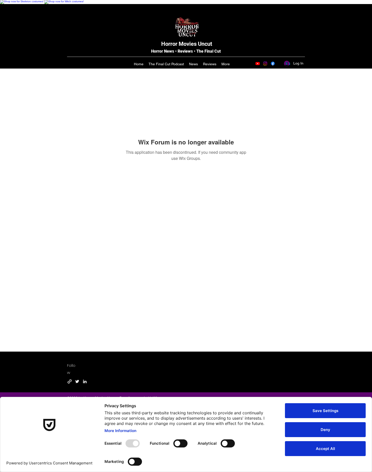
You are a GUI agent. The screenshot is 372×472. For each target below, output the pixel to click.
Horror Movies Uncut (186, 44)
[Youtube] (257, 63)
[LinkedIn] (84, 381)
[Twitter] (77, 381)
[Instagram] (265, 63)
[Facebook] (272, 63)
